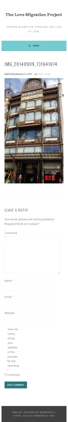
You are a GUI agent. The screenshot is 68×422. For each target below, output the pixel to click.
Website (10, 313)
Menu (36, 45)
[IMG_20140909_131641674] (34, 182)
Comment (11, 235)
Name (9, 280)
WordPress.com (44, 415)
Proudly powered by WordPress (33, 412)
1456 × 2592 (43, 74)
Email (9, 297)
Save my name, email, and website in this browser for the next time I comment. (14, 352)
